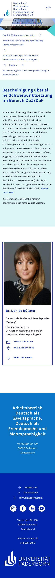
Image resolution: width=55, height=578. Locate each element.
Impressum (30, 487)
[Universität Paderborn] (27, 558)
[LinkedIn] (32, 508)
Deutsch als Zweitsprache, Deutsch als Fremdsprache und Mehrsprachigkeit (23, 9)
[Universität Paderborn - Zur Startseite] (6, 13)
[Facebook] (23, 508)
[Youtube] (41, 508)
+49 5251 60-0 (27, 542)
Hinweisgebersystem (31, 497)
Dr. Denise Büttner (20, 311)
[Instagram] (13, 508)
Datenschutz (31, 492)
